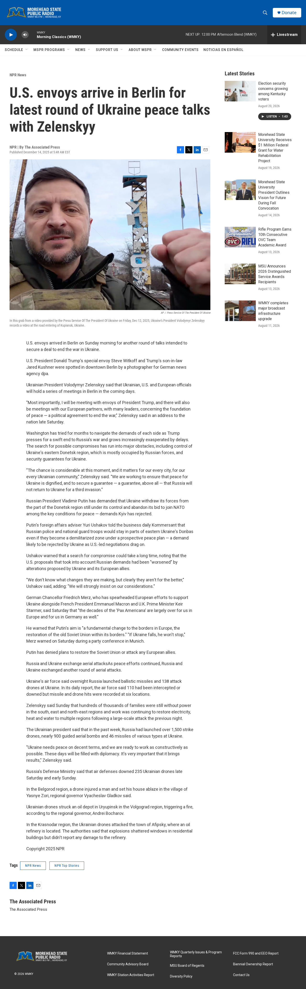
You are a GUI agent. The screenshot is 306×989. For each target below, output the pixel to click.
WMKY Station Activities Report (130, 975)
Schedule (14, 50)
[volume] (25, 34)
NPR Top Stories (67, 865)
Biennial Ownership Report (253, 964)
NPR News (18, 74)
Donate (289, 12)
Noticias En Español (223, 50)
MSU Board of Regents (187, 965)
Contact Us (241, 975)
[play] (11, 35)
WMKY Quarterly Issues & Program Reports (196, 954)
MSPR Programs (49, 50)
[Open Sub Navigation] (27, 50)
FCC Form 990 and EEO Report (256, 953)
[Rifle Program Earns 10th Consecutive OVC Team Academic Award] (240, 237)
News (80, 50)
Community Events (180, 50)
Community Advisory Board (127, 964)
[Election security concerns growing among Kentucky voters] (240, 91)
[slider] (32, 34)
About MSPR (140, 50)
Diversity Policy (181, 976)
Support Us (107, 50)
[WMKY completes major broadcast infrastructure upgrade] (240, 310)
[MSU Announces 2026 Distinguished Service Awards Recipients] (240, 274)
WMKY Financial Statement (127, 953)
